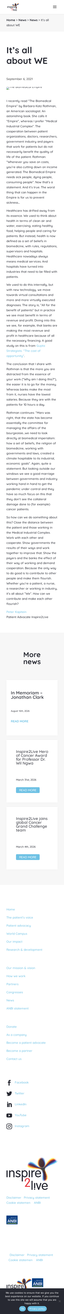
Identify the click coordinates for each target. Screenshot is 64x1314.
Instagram (22, 1126)
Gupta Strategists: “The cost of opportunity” (25, 351)
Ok (22, 1308)
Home (10, 20)
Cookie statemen (18, 1202)
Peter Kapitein (16, 612)
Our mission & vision (20, 968)
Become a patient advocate (26, 1042)
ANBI (37, 1202)
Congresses (14, 992)
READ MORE (19, 721)
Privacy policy (37, 1308)
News (22, 20)
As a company (16, 1035)
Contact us (14, 1059)
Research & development (24, 949)
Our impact (14, 941)
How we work (15, 976)
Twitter (19, 1093)
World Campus (16, 933)
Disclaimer (13, 1197)
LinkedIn (20, 1104)
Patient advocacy (18, 925)
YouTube (20, 1115)
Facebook (22, 1082)
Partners (12, 984)
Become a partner (19, 1051)
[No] (59, 1301)
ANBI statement (17, 1008)
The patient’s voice (19, 917)
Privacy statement (37, 1197)
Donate (11, 1026)
